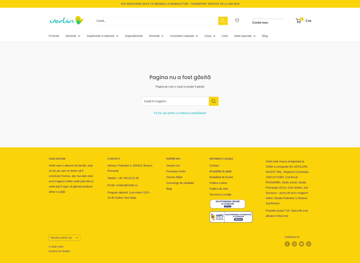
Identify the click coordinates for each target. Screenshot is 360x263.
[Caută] (223, 21)
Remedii (154, 35)
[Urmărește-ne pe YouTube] (301, 244)
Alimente (70, 35)
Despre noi (173, 165)
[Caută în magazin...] (213, 101)
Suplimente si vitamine (100, 35)
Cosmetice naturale (182, 35)
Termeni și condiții (220, 194)
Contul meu (260, 22)
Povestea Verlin (175, 171)
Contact (214, 165)
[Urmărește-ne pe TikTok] (308, 244)
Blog (265, 35)
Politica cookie (218, 182)
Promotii (54, 35)
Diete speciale (242, 35)
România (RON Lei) (61, 237)
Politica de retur (218, 188)
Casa (208, 35)
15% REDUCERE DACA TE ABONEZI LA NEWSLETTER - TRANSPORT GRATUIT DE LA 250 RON (180, 3)
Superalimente (134, 35)
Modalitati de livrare (221, 177)
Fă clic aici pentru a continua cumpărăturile (180, 112)
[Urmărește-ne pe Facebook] (287, 244)
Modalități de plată (220, 171)
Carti (225, 35)
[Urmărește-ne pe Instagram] (294, 244)
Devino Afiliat (174, 177)
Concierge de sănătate (180, 182)
